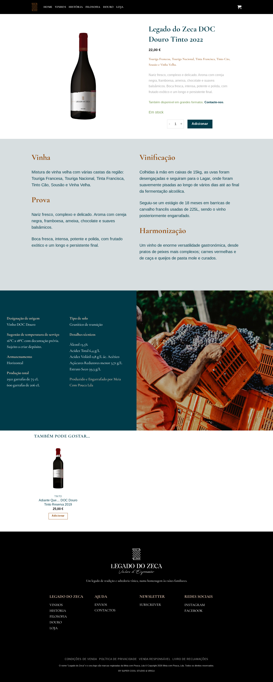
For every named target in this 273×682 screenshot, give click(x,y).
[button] (239, 7)
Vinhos (60, 7)
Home (48, 7)
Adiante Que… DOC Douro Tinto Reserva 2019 (58, 502)
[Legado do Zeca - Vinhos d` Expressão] (35, 7)
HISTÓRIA (58, 611)
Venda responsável (154, 659)
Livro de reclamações (190, 659)
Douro (108, 7)
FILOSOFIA (58, 616)
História (76, 7)
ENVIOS (101, 605)
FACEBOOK (193, 611)
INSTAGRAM (194, 605)
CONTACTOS (105, 610)
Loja (119, 7)
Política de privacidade (118, 659)
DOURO (56, 622)
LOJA (54, 628)
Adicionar (200, 124)
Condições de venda (81, 659)
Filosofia (93, 7)
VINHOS (56, 605)
